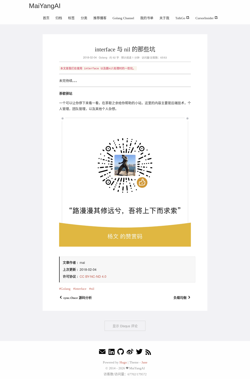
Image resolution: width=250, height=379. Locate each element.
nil (92, 289)
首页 (46, 18)
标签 (71, 18)
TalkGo (180, 18)
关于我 (164, 18)
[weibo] (130, 353)
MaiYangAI (45, 6)
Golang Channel (123, 18)
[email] (102, 353)
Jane (144, 362)
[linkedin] (112, 353)
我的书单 (146, 18)
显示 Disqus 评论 (125, 325)
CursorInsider (204, 18)
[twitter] (139, 353)
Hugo (123, 362)
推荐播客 (100, 18)
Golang (103, 57)
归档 (58, 18)
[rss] (148, 353)
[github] (120, 353)
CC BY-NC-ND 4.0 (93, 276)
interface (80, 289)
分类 (84, 18)
